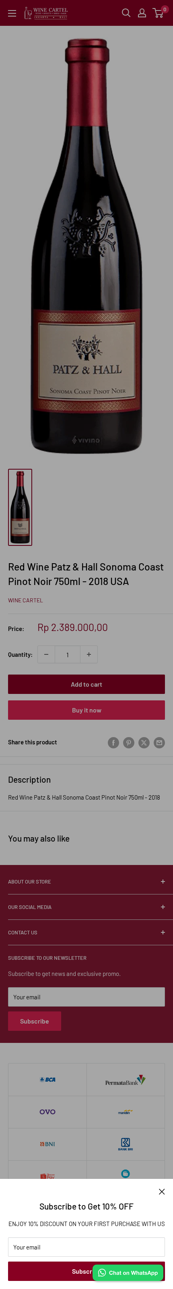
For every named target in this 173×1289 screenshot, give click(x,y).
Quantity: (20, 654)
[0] (158, 13)
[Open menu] (12, 13)
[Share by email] (159, 742)
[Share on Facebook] (113, 742)
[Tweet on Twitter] (144, 742)
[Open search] (126, 12)
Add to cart (86, 684)
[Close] (162, 1191)
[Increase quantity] (88, 654)
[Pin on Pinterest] (128, 742)
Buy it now (86, 710)
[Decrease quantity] (46, 654)
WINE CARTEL (25, 600)
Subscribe (86, 1271)
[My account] (142, 12)
